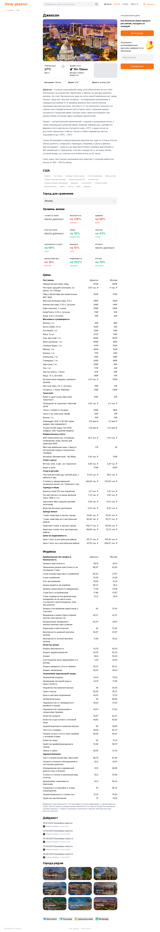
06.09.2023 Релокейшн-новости (58, 854)
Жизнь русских (110, 176)
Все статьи (86, 929)
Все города (58, 176)
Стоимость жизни (101, 183)
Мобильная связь (50, 186)
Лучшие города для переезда (54, 179)
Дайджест (151, 4)
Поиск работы (86, 183)
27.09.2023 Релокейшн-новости (58, 831)
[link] (50, 919)
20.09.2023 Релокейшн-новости (58, 838)
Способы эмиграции (95, 176)
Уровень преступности (77, 179)
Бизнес (62, 186)
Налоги (70, 186)
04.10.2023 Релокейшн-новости (57, 823)
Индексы (47, 176)
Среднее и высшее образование (56, 183)
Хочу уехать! (16, 4)
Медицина (74, 183)
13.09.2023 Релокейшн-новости (58, 846)
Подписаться (137, 66)
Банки (78, 186)
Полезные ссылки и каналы (74, 176)
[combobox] (69, 4)
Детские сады (93, 179)
